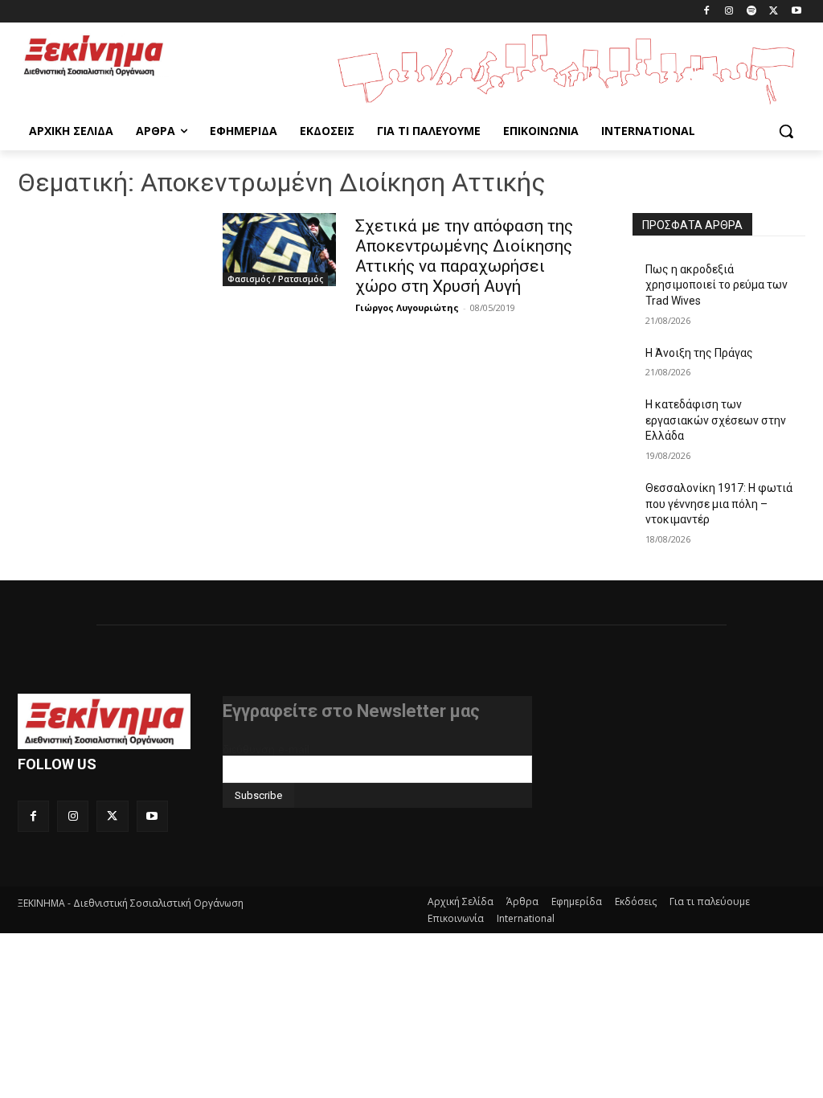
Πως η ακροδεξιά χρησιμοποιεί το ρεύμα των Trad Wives (716, 285)
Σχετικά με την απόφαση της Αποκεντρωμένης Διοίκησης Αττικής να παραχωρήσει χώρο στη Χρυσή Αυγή (464, 256)
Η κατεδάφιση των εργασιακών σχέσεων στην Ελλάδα (715, 420)
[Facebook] (707, 11)
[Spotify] (752, 11)
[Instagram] (729, 11)
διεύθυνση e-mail (266, 749)
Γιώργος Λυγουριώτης (407, 307)
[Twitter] (773, 11)
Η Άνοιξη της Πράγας (699, 352)
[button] (786, 131)
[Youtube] (796, 11)
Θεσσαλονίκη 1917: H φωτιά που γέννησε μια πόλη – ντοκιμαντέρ (718, 503)
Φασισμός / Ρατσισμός (275, 279)
